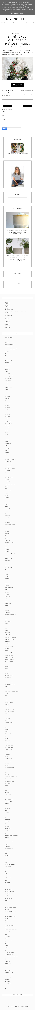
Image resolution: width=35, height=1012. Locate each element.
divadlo (7, 452)
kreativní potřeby (9, 587)
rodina (6, 797)
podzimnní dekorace (10, 747)
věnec (31, 93)
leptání (6, 605)
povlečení (7, 754)
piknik (6, 731)
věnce (26, 93)
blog (6, 401)
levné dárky (8, 621)
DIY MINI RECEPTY (9, 466)
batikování (7, 385)
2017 (6, 324)
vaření (6, 900)
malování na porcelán (10, 637)
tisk (6, 862)
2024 (6, 303)
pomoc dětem (8, 749)
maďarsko (7, 632)
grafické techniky (9, 518)
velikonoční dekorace (10, 911)
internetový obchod (10, 554)
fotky (6, 504)
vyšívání (7, 945)
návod (6, 673)
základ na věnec (9, 970)
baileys (6, 371)
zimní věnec (8, 983)
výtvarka (7, 950)
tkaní (6, 869)
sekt (6, 815)
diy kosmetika (8, 463)
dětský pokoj (8, 448)
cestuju (6, 419)
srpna (8, 314)
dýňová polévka (9, 491)
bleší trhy (7, 398)
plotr (6, 736)
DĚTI (6, 445)
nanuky (6, 668)
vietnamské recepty (10, 925)
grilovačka (7, 529)
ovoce (6, 698)
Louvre (6, 626)
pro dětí (7, 765)
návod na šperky (9, 675)
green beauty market (10, 524)
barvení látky (8, 373)
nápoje (6, 671)
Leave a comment (7, 95)
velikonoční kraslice (10, 914)
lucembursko (8, 628)
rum (6, 806)
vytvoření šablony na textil (11, 956)
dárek (6, 432)
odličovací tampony (10, 684)
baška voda (8, 380)
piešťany (7, 729)
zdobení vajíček (9, 974)
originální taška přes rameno (12, 691)
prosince (9, 309)
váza (6, 902)
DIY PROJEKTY (17, 19)
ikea (6, 547)
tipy (6, 857)
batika (6, 382)
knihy (6, 572)
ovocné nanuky (8, 700)
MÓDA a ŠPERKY (9, 662)
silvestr (7, 821)
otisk (6, 695)
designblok (8, 443)
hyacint (6, 538)
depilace (7, 439)
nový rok (7, 680)
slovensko (7, 826)
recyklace (7, 792)
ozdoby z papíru (9, 707)
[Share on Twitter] (13, 90)
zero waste (7, 981)
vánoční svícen (8, 898)
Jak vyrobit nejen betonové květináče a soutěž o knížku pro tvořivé (17, 256)
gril (6, 526)
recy (6, 790)
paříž (6, 713)
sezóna (6, 817)
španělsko (7, 846)
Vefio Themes (25, 1006)
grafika (6, 520)
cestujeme (7, 416)
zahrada (7, 968)
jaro (6, 563)
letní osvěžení (8, 612)
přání (6, 772)
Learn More (15, 13)
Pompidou (7, 752)
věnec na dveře (28, 95)
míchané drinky (8, 653)
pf (5, 725)
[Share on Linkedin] (8, 92)
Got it (22, 13)
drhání (6, 486)
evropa (6, 500)
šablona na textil (9, 842)
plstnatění (7, 740)
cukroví (6, 427)
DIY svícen (7, 470)
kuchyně (7, 594)
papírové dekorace (9, 709)
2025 (6, 302)
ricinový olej (8, 794)
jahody (6, 556)
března (8, 315)
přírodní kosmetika (10, 781)
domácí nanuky (9, 475)
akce (6, 353)
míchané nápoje (9, 655)
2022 (6, 306)
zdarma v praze (9, 972)
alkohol (7, 362)
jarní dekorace (8, 558)
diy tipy (7, 473)
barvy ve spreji (8, 378)
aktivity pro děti (9, 358)
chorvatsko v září (9, 542)
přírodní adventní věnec (11, 776)
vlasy (6, 934)
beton (6, 391)
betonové (7, 394)
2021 (6, 308)
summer (7, 837)
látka (6, 601)
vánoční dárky (8, 889)
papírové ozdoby (9, 711)
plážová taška (8, 734)
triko (6, 873)
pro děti (7, 763)
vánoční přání (8, 896)
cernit (6, 412)
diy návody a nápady (10, 468)
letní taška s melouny (10, 614)
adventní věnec (8, 346)
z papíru (7, 965)
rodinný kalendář (9, 799)
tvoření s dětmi (8, 878)
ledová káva (8, 603)
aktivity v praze (8, 360)
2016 (6, 326)
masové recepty (9, 646)
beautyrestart (8, 387)
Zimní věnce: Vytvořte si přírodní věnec (17, 40)
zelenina (7, 979)
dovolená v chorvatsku (10, 484)
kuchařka (7, 592)
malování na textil (9, 639)
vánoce (6, 884)
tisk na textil (8, 866)
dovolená (7, 482)
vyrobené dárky (9, 941)
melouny (7, 648)
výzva (6, 959)
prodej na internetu (9, 767)
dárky (6, 434)
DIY (5, 455)
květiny (6, 599)
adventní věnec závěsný (11, 349)
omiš (6, 689)
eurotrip (7, 497)
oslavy (6, 693)
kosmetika (7, 583)
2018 (6, 323)
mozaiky (7, 664)
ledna (8, 318)
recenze (6, 785)
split (6, 833)
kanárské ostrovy (9, 567)
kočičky (6, 576)
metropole (7, 650)
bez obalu (7, 396)
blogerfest (7, 403)
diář (6, 450)
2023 (6, 305)
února (8, 317)
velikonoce (7, 909)
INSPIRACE (7, 551)
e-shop (6, 493)
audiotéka (7, 369)
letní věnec (7, 617)
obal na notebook (9, 682)
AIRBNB (7, 351)
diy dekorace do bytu (10, 459)
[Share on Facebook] (8, 90)
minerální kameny (9, 659)
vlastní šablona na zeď (10, 929)
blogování (7, 407)
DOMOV (7, 479)
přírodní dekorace (9, 779)
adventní (7, 342)
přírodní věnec (29, 91)
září (8, 312)
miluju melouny (9, 657)
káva (6, 569)
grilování (7, 531)
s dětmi (7, 812)
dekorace (7, 437)
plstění (6, 738)
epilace (6, 495)
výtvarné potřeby (9, 954)
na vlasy (7, 666)
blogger (7, 405)
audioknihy (7, 367)
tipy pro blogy (8, 860)
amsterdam (8, 364)
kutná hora (7, 596)
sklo (6, 824)
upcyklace (7, 882)
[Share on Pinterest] (11, 90)
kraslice (7, 585)
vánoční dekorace (9, 891)
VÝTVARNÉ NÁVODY (10, 952)
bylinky (6, 409)
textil (6, 853)
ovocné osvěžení (9, 702)
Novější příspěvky (7, 106)
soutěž (6, 830)
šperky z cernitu (9, 848)
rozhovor (7, 803)
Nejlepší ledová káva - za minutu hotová (17, 230)
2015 (6, 327)
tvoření (6, 875)
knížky (6, 574)
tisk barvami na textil (10, 864)
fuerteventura (8, 508)
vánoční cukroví (9, 887)
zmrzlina (7, 986)
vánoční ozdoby (9, 893)
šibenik (6, 844)
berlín (6, 389)
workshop (7, 961)
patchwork (7, 716)
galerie (6, 511)
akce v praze (8, 355)
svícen (6, 839)
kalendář (7, 565)
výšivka (6, 947)
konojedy (7, 578)
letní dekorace (8, 608)
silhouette (7, 819)
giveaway (7, 515)
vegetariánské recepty (10, 907)
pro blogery (8, 761)
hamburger (7, 533)
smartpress (8, 828)
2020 (6, 320)
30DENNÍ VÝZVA (9, 337)
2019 (6, 321)
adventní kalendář (9, 344)
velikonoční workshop (10, 916)
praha (6, 756)
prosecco (7, 770)
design (6, 441)
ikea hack (7, 549)
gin (5, 513)
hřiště (6, 536)
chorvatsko (8, 540)
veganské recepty (9, 905)
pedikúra (7, 720)
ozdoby (7, 704)
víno (6, 927)
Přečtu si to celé (17, 85)
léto (6, 619)
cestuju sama (8, 421)
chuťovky (7, 545)
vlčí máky (7, 936)
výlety (6, 938)
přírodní (7, 774)
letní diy (7, 610)
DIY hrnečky (8, 461)
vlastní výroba (8, 932)
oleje (6, 686)
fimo (6, 502)
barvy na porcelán (9, 376)
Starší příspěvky (27, 106)
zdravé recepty (8, 977)
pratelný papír (8, 758)
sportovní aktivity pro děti (11, 835)
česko (6, 430)
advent (6, 340)
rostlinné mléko (9, 801)
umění (6, 880)
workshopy (8, 963)
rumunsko (7, 808)
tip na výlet (7, 855)
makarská (7, 635)
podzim (7, 743)
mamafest (7, 641)
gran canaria (8, 522)
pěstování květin (9, 722)
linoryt (6, 623)
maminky (7, 644)
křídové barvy (8, 590)
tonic (6, 871)
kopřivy (6, 581)
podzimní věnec (9, 745)
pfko (6, 727)
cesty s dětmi (8, 423)
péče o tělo (7, 718)
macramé (7, 630)
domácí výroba (8, 477)
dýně (6, 488)
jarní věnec (7, 560)
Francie (6, 506)
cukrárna (7, 425)
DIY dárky (7, 457)
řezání (6, 810)
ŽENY (6, 988)
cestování (7, 414)
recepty (6, 788)
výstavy (7, 943)
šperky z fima (8, 851)
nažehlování (8, 677)
